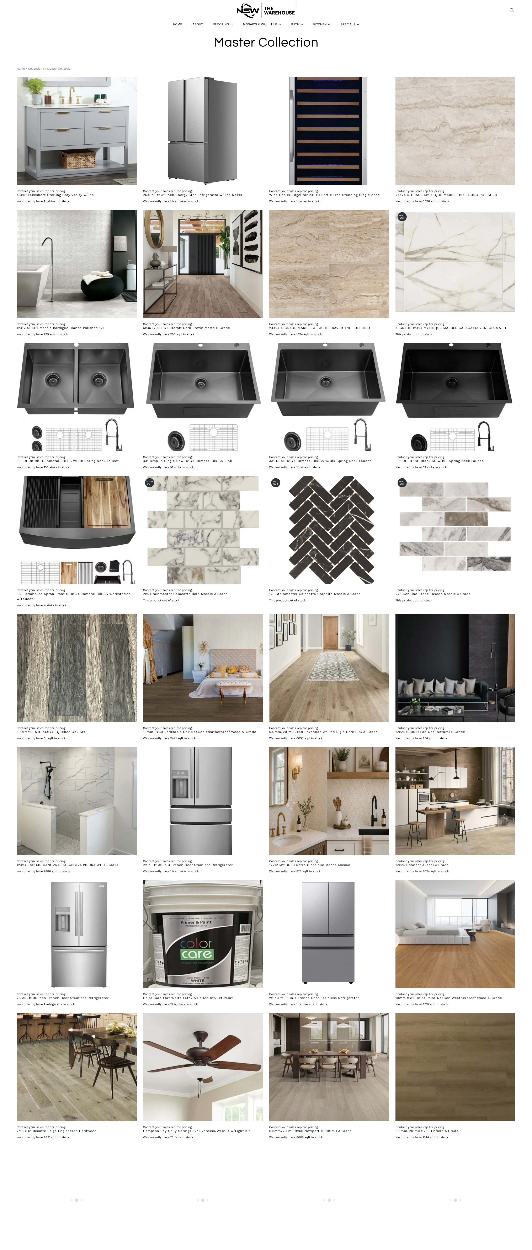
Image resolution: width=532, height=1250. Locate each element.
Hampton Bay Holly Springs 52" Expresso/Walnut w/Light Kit (196, 1131)
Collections (36, 68)
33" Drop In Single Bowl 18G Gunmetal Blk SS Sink (187, 461)
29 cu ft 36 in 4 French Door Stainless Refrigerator (314, 998)
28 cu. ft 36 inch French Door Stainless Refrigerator (63, 998)
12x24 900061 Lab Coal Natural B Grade (430, 732)
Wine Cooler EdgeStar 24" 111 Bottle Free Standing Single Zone (324, 195)
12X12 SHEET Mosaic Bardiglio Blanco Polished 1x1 (60, 328)
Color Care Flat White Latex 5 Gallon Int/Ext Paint (188, 998)
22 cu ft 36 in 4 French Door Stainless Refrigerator (188, 865)
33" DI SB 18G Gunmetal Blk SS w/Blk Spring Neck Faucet (320, 461)
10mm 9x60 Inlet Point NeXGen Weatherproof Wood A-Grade (448, 998)
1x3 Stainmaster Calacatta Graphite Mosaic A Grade (315, 594)
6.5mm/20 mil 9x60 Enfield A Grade (426, 1131)
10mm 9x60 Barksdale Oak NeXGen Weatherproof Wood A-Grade (199, 732)
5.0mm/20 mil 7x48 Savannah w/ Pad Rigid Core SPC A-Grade (323, 732)
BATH (295, 24)
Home (21, 68)
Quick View (76, 131)
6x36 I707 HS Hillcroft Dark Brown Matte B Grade (186, 328)
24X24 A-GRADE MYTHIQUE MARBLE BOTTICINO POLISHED (446, 195)
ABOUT (197, 24)
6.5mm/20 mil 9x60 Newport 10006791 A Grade (310, 1131)
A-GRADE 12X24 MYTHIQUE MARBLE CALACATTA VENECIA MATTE (451, 328)
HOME (177, 24)
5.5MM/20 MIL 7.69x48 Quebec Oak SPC (52, 732)
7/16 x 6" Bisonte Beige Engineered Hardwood (57, 1131)
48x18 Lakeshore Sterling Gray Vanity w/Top (55, 195)
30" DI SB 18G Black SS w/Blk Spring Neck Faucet (439, 461)
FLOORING (221, 24)
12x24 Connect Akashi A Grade (422, 865)
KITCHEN (320, 24)
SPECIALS (348, 24)
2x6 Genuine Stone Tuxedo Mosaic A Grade (433, 594)
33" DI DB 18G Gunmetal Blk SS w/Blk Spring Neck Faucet (68, 461)
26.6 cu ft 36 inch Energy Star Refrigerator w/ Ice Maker (193, 195)
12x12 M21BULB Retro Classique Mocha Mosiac (309, 865)
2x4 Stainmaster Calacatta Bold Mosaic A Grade (185, 594)
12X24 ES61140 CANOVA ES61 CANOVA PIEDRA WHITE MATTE (69, 865)
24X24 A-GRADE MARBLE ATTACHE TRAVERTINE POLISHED (319, 328)
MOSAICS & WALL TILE (260, 24)
